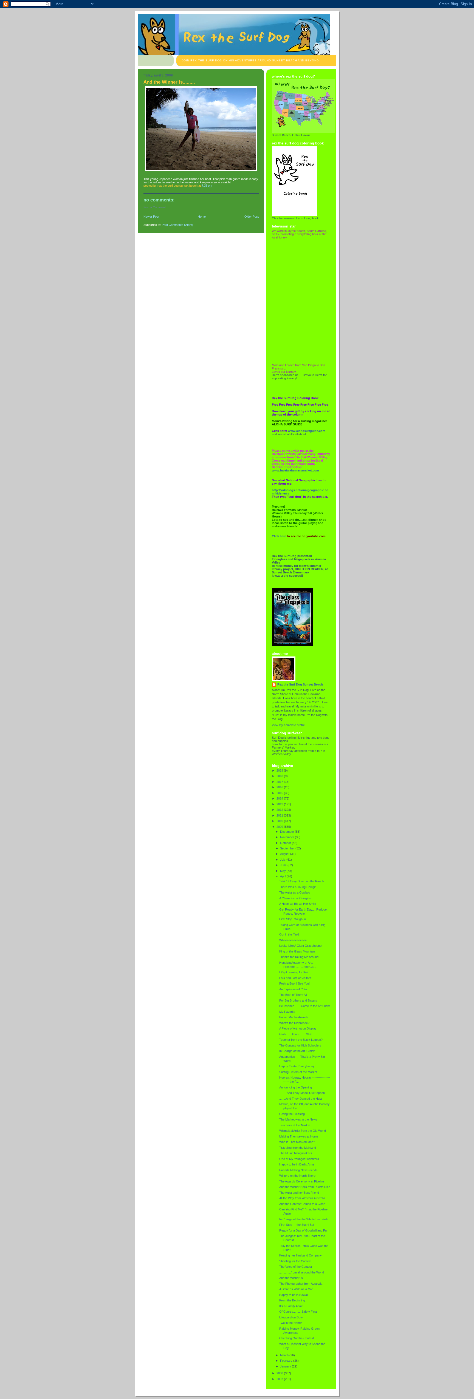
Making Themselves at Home (298, 1136)
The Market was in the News (298, 1119)
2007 (280, 1379)
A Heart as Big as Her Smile (297, 903)
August (285, 853)
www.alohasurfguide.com (306, 431)
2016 (280, 787)
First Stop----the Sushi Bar (296, 1224)
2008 (280, 1373)
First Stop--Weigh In (292, 919)
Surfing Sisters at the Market (298, 1072)
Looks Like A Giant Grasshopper (301, 945)
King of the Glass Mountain (297, 951)
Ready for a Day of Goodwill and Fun (303, 1230)
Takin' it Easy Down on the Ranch (301, 881)
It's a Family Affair (291, 1306)
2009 (280, 826)
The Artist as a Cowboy (294, 892)
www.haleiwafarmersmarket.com (295, 470)
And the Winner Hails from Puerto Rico (304, 1186)
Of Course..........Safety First (298, 1311)
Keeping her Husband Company (300, 1255)
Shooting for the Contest (295, 1261)
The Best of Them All (293, 994)
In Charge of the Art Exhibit (297, 1051)
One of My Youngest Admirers (299, 1159)
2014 (280, 798)
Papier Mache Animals (294, 1017)
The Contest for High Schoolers (300, 1045)
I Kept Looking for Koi (293, 972)
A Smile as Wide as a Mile (296, 1289)
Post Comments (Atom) (177, 224)
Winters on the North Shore (297, 1175)
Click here (279, 536)
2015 (280, 793)
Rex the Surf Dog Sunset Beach (300, 684)
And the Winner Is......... (294, 1277)
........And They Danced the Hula (300, 1098)
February (286, 1360)
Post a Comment (154, 207)
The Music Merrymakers (295, 1153)
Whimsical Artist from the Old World (302, 1130)
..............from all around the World (301, 1272)
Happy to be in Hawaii (293, 1294)
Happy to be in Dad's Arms (297, 1164)
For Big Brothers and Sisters (298, 1000)
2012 (280, 809)
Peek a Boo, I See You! (294, 983)
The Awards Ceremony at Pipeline (301, 1181)
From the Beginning (292, 1300)
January (286, 1366)
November (287, 837)
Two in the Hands (290, 1322)
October (286, 842)
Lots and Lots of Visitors (295, 978)
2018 (280, 776)
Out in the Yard (289, 934)
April (283, 876)
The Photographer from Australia (300, 1283)
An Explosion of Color (293, 989)
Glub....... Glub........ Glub (295, 1034)
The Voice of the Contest (295, 1266)
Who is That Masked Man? (297, 1142)
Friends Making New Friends (298, 1170)
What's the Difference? (294, 1023)
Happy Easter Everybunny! (297, 1066)
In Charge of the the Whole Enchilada (303, 1219)
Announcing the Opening (295, 1087)
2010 (280, 821)
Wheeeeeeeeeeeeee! (293, 940)
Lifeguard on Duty (291, 1317)
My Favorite (287, 1011)
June (283, 865)
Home (202, 216)
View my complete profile (288, 725)
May (283, 870)
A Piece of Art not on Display (298, 1028)
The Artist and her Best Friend (299, 1192)
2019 (280, 770)
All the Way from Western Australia (302, 1198)
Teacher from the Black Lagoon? (301, 1039)
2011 (280, 815)
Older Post (251, 216)
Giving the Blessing (292, 1114)
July (283, 859)
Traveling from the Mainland (297, 1147)
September (287, 848)
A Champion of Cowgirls (295, 898)
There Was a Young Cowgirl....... (300, 887)
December (287, 831)
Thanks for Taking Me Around (298, 957)
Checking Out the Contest (296, 1338)
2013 (280, 804)
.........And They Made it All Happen (302, 1092)
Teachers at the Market (294, 1125)
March (284, 1355)
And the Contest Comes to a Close (302, 1203)
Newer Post (151, 216)
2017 (280, 781)
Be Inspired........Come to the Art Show (304, 1006)
